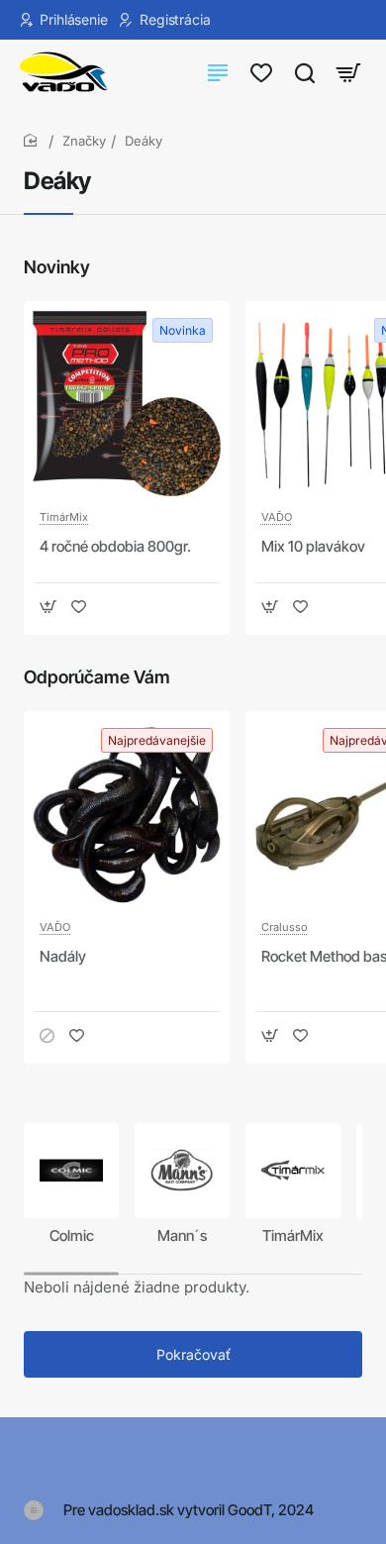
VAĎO (276, 517)
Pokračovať (193, 1354)
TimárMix (64, 517)
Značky (84, 141)
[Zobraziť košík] (348, 72)
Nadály (63, 956)
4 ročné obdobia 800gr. (115, 546)
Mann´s (182, 1235)
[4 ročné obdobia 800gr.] (127, 404)
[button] (48, 606)
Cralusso (284, 927)
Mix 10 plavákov (313, 546)
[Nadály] (127, 814)
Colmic (71, 1235)
